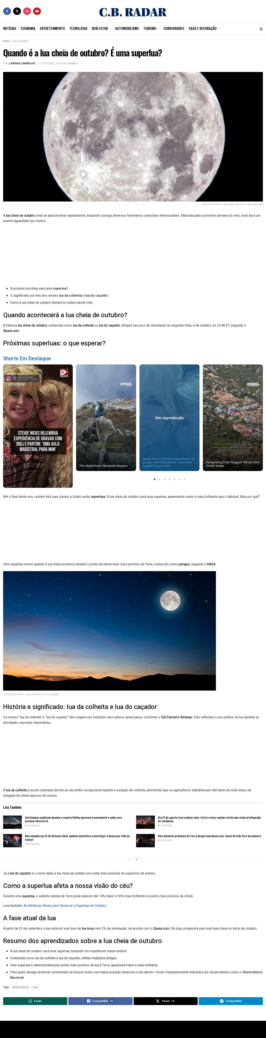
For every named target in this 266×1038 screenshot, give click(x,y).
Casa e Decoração (203, 28)
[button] (154, 479)
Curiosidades (174, 28)
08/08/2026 (33, 844)
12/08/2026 (166, 825)
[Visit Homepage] (133, 11)
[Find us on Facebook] (7, 11)
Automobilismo (127, 28)
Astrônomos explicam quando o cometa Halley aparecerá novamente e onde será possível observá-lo (73, 819)
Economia (28, 28)
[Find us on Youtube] (37, 11)
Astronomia (20, 987)
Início (6, 41)
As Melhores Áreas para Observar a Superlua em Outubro (64, 906)
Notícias (9, 28)
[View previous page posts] (129, 859)
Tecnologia (78, 28)
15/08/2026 (33, 825)
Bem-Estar (100, 28)
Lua (35, 987)
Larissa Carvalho (22, 63)
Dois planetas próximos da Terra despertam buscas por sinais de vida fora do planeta (209, 836)
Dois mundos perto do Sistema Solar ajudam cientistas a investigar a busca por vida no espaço (77, 838)
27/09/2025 (48, 63)
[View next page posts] (137, 859)
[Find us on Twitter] (17, 11)
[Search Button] (261, 28)
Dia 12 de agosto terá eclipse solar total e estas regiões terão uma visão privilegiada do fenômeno (209, 819)
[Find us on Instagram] (27, 11)
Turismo (149, 28)
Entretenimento (52, 28)
